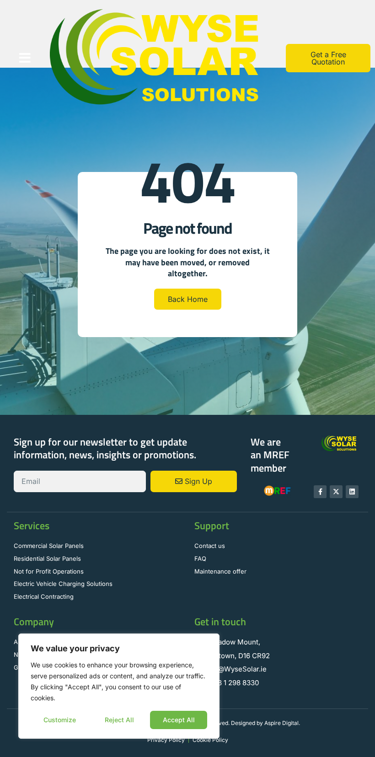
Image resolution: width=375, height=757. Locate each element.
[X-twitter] (336, 491)
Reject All (119, 720)
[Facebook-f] (320, 491)
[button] (25, 58)
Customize (59, 720)
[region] (119, 686)
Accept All (179, 720)
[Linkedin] (352, 491)
